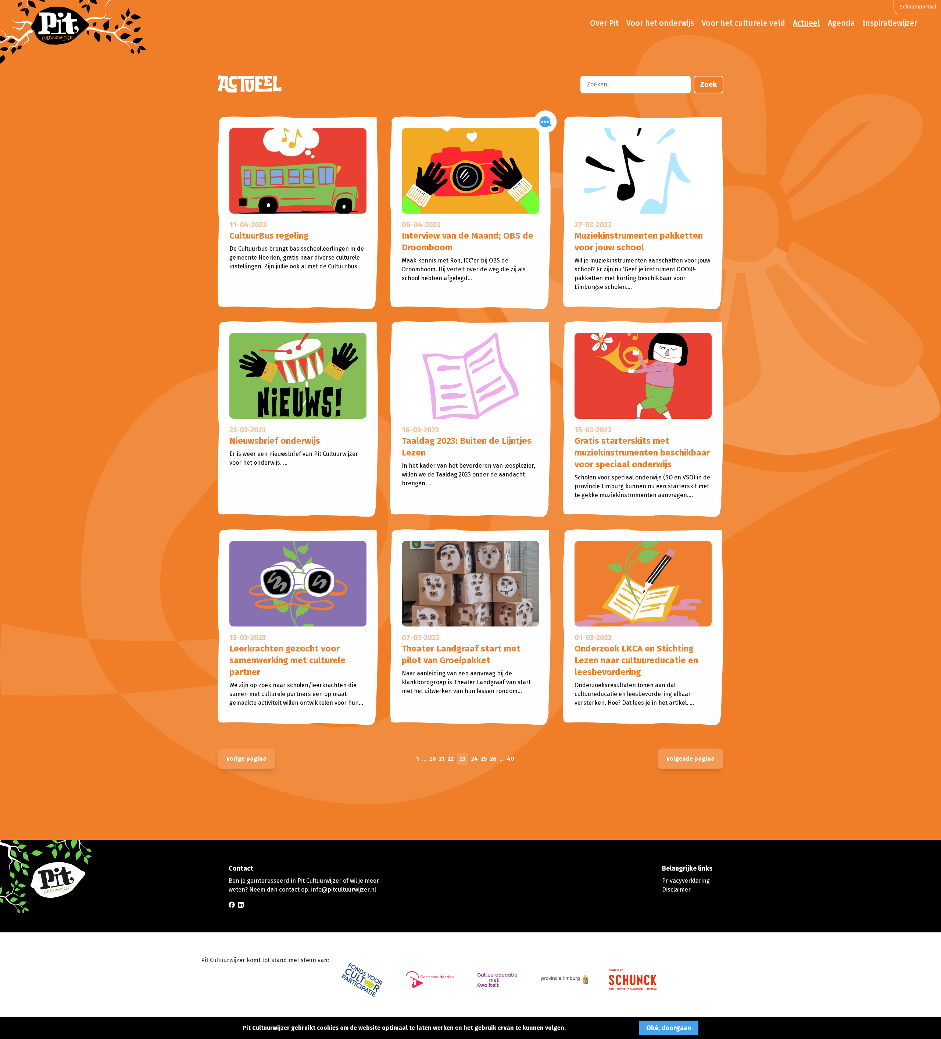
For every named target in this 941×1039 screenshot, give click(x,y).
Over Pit (604, 23)
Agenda (841, 23)
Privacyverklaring (686, 880)
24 (474, 758)
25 (484, 758)
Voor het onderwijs (660, 23)
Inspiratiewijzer (890, 23)
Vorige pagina (246, 758)
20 (432, 758)
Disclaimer (676, 889)
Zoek (708, 85)
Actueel (806, 23)
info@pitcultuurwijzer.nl (343, 889)
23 (462, 758)
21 (442, 758)
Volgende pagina (690, 758)
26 (493, 758)
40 (510, 758)
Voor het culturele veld (743, 23)
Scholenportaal (918, 7)
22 (451, 758)
